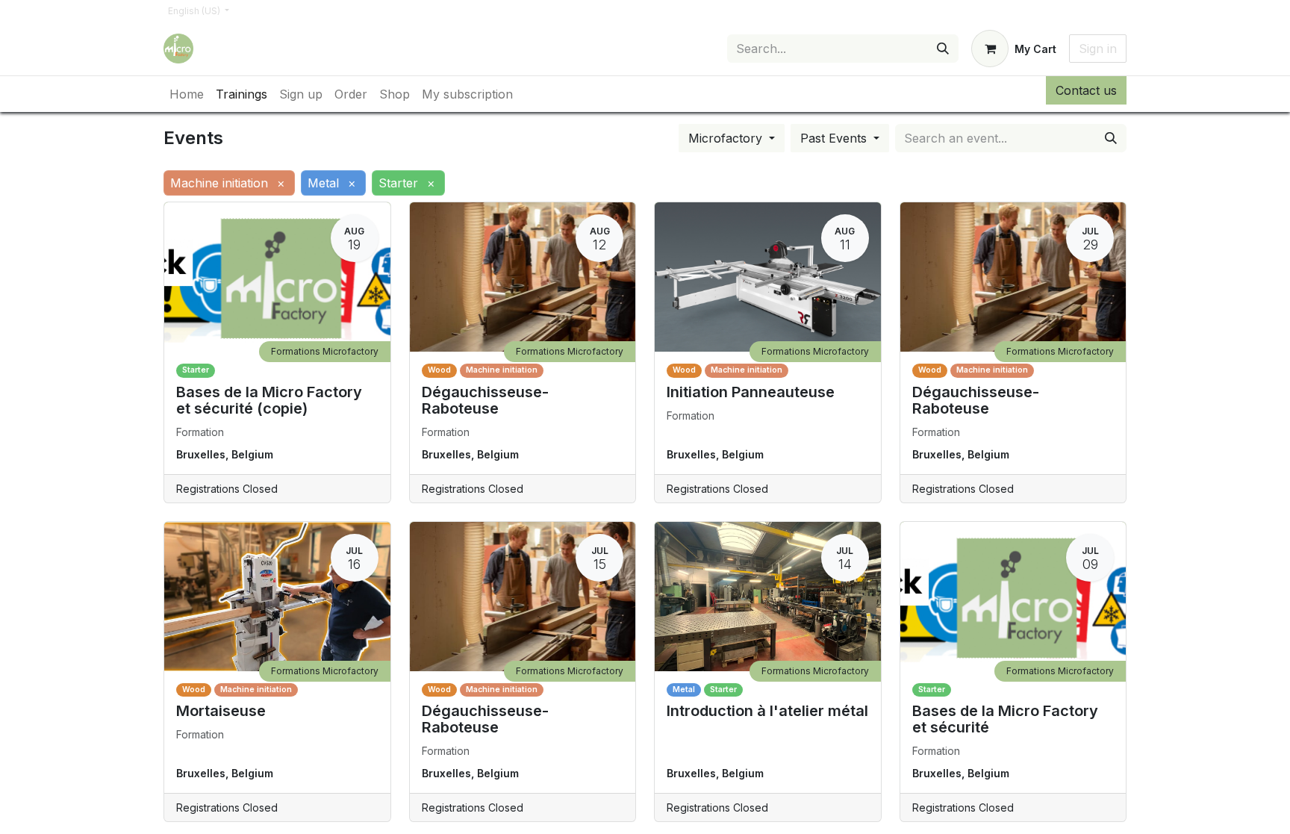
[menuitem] (186, 94)
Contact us (1086, 90)
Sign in (1098, 48)
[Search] (943, 48)
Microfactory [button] (727, 138)
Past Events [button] (835, 138)
